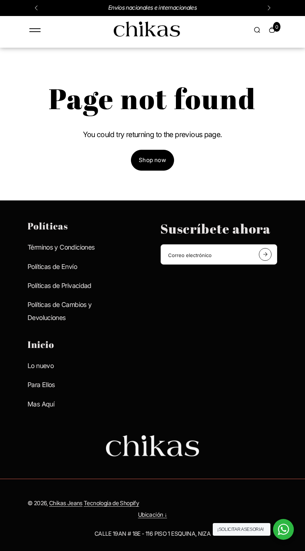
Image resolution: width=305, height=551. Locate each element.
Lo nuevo (41, 366)
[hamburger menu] (35, 30)
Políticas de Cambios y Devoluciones (60, 311)
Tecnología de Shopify (111, 503)
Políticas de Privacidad (60, 285)
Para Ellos (41, 385)
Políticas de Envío (52, 266)
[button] (36, 8)
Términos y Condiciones (61, 247)
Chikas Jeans (66, 503)
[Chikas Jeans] (147, 36)
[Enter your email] (265, 254)
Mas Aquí (41, 404)
